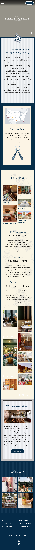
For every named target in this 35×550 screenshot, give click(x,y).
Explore (17, 451)
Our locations (17, 128)
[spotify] (10, 318)
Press (4, 520)
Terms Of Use (24, 530)
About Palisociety (26, 523)
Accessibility (24, 527)
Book (30, 2)
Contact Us (6, 523)
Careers (5, 530)
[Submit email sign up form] (27, 535)
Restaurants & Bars (9, 527)
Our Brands (23, 520)
